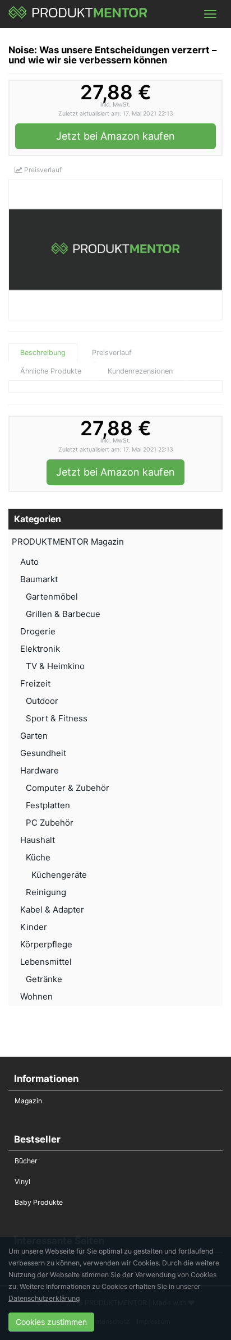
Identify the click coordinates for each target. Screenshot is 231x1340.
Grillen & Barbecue (63, 614)
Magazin (28, 1101)
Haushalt (37, 840)
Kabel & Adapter (52, 909)
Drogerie (38, 631)
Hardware (39, 770)
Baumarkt (39, 579)
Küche (38, 857)
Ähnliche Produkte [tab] (50, 371)
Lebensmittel (46, 961)
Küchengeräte (59, 874)
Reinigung (46, 892)
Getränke (44, 979)
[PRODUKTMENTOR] (78, 14)
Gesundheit (43, 753)
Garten (34, 735)
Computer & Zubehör (67, 787)
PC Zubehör (49, 822)
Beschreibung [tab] (43, 352)
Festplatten (48, 805)
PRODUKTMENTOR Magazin (68, 541)
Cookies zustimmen (51, 1322)
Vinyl (22, 1181)
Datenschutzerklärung (44, 1298)
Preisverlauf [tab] (112, 352)
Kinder (33, 927)
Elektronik (40, 648)
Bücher (26, 1161)
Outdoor (42, 701)
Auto (29, 561)
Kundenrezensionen (140, 371)
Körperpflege (46, 944)
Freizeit (35, 683)
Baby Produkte (39, 1202)
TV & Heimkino (55, 666)
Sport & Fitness (56, 718)
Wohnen (36, 996)
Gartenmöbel (52, 596)
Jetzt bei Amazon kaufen (115, 136)
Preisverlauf (42, 169)
